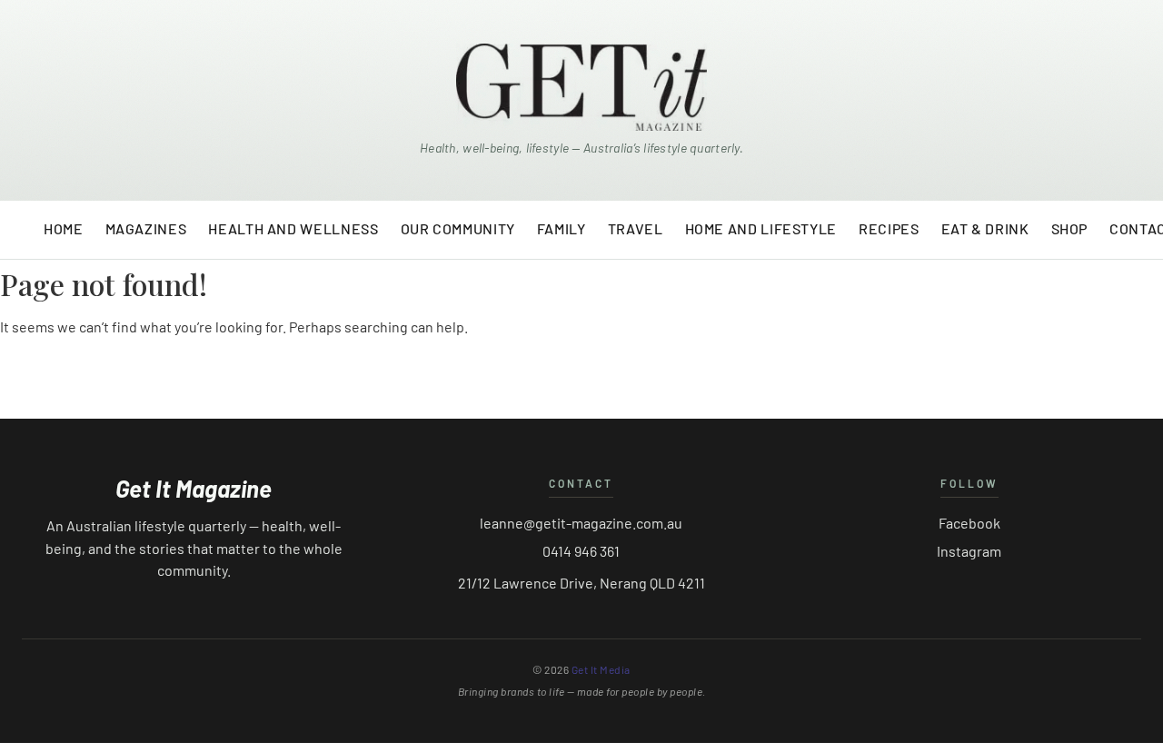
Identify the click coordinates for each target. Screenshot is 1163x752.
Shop (1069, 228)
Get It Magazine (193, 488)
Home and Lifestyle (761, 228)
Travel (635, 228)
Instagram (969, 550)
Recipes (889, 228)
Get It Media (601, 669)
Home (64, 228)
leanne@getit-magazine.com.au (581, 522)
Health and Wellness (293, 228)
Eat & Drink (985, 228)
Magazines (146, 228)
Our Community (458, 228)
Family (561, 228)
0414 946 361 (581, 550)
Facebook (969, 522)
